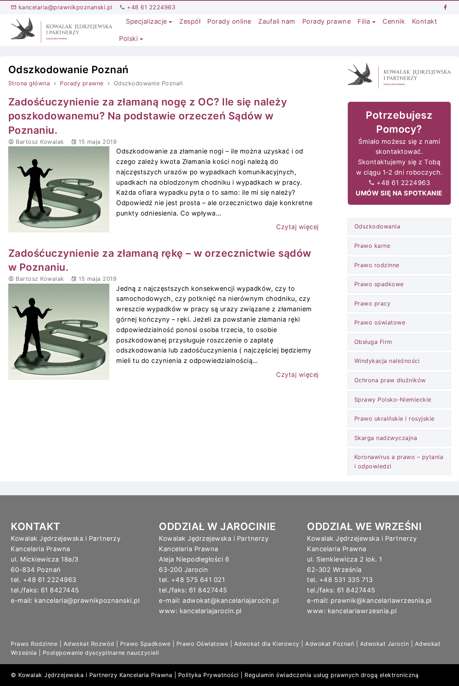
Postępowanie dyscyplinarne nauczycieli (101, 652)
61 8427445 (60, 590)
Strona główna (29, 83)
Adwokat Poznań (329, 643)
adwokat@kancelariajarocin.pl (231, 600)
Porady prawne (82, 83)
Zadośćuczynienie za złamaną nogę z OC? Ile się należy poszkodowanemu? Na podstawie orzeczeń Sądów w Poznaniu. (147, 116)
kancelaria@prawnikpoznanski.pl (64, 7)
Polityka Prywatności (208, 674)
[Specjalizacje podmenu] (170, 22)
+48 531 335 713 (346, 579)
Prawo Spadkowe (145, 643)
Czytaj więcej (297, 227)
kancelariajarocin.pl (211, 611)
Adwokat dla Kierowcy (266, 643)
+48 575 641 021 (198, 579)
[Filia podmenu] (374, 22)
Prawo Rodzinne (34, 643)
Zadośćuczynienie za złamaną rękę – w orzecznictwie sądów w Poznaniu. (159, 260)
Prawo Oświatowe (202, 643)
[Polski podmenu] (141, 39)
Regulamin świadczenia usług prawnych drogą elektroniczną (331, 674)
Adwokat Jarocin (384, 643)
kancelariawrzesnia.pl (362, 611)
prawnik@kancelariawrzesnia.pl (381, 600)
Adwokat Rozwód (88, 643)
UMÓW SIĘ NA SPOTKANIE (399, 193)
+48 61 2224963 (150, 7)
